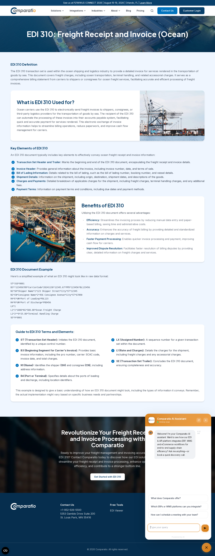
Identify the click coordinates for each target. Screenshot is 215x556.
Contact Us (167, 10)
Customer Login (192, 10)
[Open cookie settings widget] (5, 550)
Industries (97, 10)
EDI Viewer (116, 510)
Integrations (76, 10)
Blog (128, 10)
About (114, 10)
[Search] (152, 10)
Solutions (56, 10)
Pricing (140, 10)
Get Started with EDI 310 (107, 476)
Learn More (146, 2)
